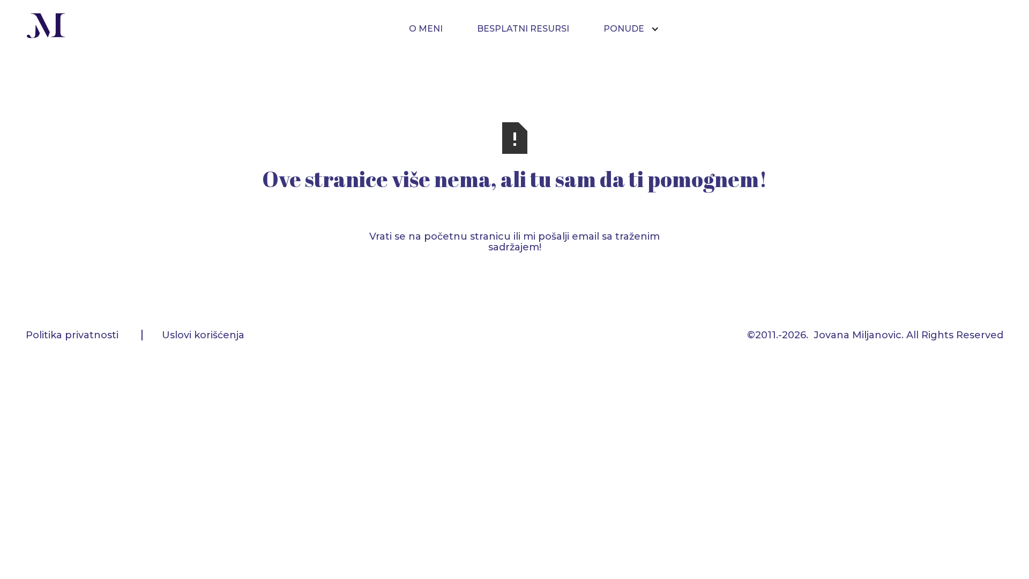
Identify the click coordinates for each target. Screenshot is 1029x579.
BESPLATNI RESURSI (523, 29)
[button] (636, 29)
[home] (46, 27)
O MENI (426, 29)
